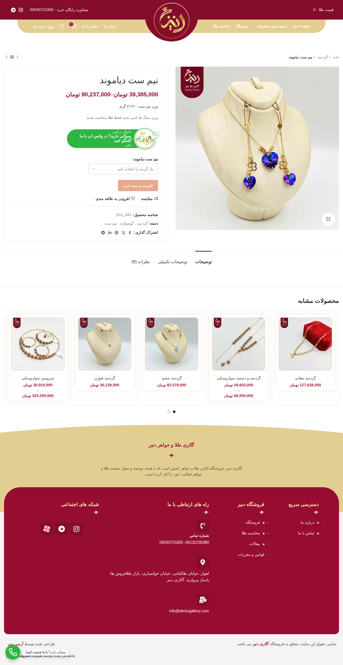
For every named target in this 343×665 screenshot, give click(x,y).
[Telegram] (61, 528)
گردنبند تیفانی (305, 378)
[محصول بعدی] (6, 57)
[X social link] (123, 232)
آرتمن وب (15, 644)
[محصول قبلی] (17, 57)
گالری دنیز (261, 644)
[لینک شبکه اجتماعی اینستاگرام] (21, 10)
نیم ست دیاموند (146, 159)
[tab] (203, 259)
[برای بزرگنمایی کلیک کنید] (328, 219)
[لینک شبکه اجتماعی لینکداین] (110, 232)
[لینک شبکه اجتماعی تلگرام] (13, 10)
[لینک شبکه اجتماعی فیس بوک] (130, 232)
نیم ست (110, 223)
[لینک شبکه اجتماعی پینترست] (116, 232)
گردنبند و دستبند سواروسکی (239, 378)
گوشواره (127, 223)
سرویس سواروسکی (37, 378)
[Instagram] (76, 528)
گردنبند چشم (172, 378)
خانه (335, 57)
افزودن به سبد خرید (138, 186)
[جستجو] (62, 26)
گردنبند (322, 57)
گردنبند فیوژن (104, 378)
